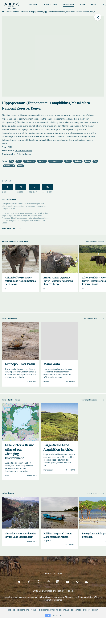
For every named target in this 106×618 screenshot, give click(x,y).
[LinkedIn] (58, 585)
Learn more (56, 615)
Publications (50, 5)
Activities (31, 5)
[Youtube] (67, 585)
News (82, 5)
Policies (69, 591)
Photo (8, 12)
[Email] (87, 585)
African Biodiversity (20, 12)
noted (28, 597)
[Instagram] (38, 585)
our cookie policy (89, 610)
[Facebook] (29, 585)
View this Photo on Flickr (12, 228)
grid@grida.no (14, 220)
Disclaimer (58, 591)
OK (48, 615)
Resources (68, 5)
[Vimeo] (77, 585)
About (94, 5)
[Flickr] (48, 585)
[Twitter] (19, 585)
